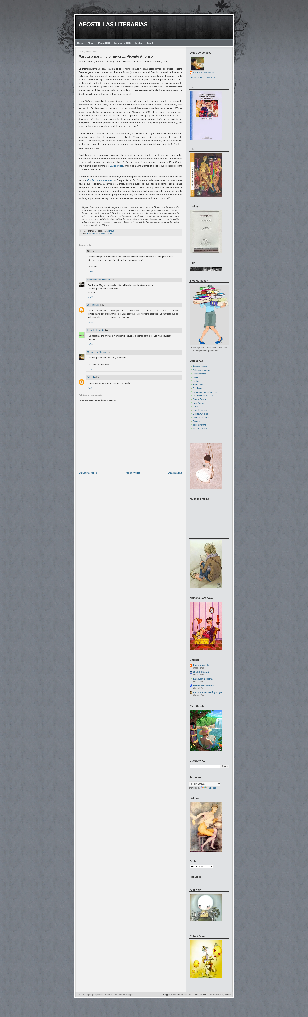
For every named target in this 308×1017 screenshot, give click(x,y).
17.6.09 (90, 369)
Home (80, 43)
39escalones (93, 305)
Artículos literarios (201, 370)
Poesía (196, 421)
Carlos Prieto (116, 166)
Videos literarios (200, 428)
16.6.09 (90, 322)
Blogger (129, 994)
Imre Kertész (199, 403)
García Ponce (199, 399)
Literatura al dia (201, 665)
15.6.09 (90, 297)
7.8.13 (90, 388)
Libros (109, 234)
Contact (139, 43)
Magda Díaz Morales (96, 352)
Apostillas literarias (113, 24)
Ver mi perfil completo (202, 77)
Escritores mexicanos (96, 234)
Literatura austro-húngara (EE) (208, 692)
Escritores (197, 388)
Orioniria (91, 377)
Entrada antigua (174, 473)
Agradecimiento (200, 366)
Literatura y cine (200, 414)
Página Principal (133, 473)
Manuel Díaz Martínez (204, 685)
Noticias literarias (201, 417)
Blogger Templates (171, 994)
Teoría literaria (199, 425)
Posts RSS (104, 43)
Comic (196, 377)
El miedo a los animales (99, 180)
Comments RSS (122, 43)
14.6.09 (90, 272)
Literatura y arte (200, 410)
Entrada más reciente (88, 473)
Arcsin (228, 994)
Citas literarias (199, 374)
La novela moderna (202, 679)
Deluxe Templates (200, 994)
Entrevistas (198, 384)
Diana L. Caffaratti (95, 330)
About (91, 43)
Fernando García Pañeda (98, 279)
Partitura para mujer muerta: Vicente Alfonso (116, 56)
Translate (211, 788)
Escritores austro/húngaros (205, 392)
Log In (150, 43)
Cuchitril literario (201, 672)
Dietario (196, 381)
